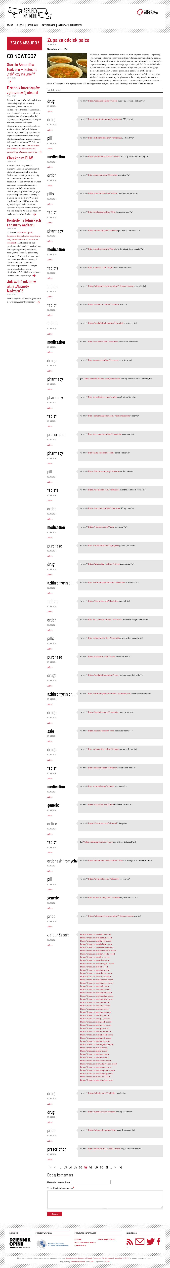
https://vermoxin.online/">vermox (103, 304)
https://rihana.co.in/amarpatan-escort (96, 1080)
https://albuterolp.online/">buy (102, 1130)
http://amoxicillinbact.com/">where (104, 1148)
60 (101, 1167)
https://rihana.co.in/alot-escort (93, 1047)
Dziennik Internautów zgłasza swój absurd (23, 90)
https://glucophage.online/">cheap (104, 564)
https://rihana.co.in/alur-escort (93, 1051)
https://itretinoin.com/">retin (101, 527)
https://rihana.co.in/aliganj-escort (95, 1018)
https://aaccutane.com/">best (101, 730)
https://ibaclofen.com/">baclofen (103, 601)
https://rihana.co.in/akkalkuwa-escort (97, 947)
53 (65, 1167)
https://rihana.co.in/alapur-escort (95, 1002)
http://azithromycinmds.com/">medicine (106, 582)
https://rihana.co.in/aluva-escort (94, 1054)
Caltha (91, 1262)
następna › (115, 1166)
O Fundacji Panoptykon (70, 25)
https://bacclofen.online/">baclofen (104, 508)
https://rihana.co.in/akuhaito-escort (96, 973)
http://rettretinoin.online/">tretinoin (104, 119)
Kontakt (78, 1239)
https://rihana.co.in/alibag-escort (95, 1015)
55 (75, 1167)
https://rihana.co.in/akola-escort (94, 960)
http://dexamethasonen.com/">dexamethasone (109, 415)
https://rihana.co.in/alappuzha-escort (96, 999)
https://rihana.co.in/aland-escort (94, 986)
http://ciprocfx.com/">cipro (100, 267)
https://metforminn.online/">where (104, 156)
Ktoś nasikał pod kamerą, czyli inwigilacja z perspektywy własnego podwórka (23, 148)
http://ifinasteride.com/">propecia (103, 545)
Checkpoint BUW (20, 158)
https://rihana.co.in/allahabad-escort (96, 1034)
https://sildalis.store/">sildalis (101, 1093)
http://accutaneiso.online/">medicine (105, 434)
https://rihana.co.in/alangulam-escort (96, 996)
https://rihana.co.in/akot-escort (94, 966)
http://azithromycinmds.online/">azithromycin (109, 693)
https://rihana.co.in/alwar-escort (94, 1057)
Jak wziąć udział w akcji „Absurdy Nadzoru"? (21, 286)
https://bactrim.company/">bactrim (104, 471)
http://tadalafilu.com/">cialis (101, 452)
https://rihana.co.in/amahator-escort (96, 1067)
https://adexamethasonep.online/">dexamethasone (111, 286)
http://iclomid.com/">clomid (101, 786)
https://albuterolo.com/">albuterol (103, 489)
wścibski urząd (54, 90)
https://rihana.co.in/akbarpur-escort (96, 937)
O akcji (20, 25)
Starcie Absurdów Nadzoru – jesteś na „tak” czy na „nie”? (22, 69)
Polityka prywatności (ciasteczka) (85, 1244)
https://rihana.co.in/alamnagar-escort (96, 983)
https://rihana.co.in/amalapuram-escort (97, 1070)
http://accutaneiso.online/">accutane (105, 619)
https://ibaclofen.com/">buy (101, 804)
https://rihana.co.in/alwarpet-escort (96, 1060)
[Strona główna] (29, 13)
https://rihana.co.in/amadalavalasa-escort (98, 1063)
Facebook (158, 1241)
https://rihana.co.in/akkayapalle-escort (97, 954)
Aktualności (48, 25)
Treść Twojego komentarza (60, 1188)
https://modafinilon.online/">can (103, 675)
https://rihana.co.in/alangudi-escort (96, 992)
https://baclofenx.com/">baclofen (103, 712)
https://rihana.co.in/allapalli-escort (95, 1038)
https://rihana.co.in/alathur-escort (95, 1005)
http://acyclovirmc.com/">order (102, 397)
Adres (49, 111)
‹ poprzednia (56, 1166)
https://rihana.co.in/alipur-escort (94, 1028)
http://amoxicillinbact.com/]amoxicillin (103, 378)
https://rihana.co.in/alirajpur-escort (96, 1031)
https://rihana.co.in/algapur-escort (95, 1012)
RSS (130, 1241)
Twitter (151, 1241)
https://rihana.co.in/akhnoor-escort (95, 941)
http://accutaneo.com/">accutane (103, 341)
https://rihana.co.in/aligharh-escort (95, 1022)
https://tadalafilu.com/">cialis (101, 656)
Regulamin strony (106, 1239)
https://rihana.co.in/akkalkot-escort (96, 944)
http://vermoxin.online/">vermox (103, 360)
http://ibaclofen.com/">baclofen (102, 175)
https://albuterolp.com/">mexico (103, 230)
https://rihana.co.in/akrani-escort (95, 970)
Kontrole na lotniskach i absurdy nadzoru (24, 222)
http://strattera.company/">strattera (104, 897)
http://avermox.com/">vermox (102, 1111)
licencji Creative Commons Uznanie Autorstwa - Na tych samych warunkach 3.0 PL (97, 1258)
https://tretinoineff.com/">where (102, 193)
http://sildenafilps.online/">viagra (103, 749)
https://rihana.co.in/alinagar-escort (95, 1025)
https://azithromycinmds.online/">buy (105, 860)
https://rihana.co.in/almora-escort (95, 1041)
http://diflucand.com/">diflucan (102, 767)
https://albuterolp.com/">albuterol (103, 879)
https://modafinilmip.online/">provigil (105, 323)
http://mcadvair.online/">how (101, 249)
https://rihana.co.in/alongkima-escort (97, 1044)
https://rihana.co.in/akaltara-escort (95, 934)
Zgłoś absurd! (24, 43)
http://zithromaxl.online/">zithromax (105, 138)
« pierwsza (50, 1166)
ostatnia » (121, 1166)
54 (70, 1167)
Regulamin (33, 25)
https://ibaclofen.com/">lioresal (102, 823)
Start (10, 25)
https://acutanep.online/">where (102, 101)
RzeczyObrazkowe (78, 1262)
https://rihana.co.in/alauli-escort (94, 1009)
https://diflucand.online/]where (99, 842)
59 (96, 1167)
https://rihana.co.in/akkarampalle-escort (98, 950)
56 (80, 1167)
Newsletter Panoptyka (135, 1239)
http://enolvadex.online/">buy (102, 212)
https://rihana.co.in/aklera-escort (94, 957)
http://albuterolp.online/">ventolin (104, 638)
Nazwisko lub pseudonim (58, 1182)
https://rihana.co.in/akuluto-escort (95, 976)
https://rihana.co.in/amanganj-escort (96, 1073)
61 (106, 1167)
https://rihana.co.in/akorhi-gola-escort (97, 963)
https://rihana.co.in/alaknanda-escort (96, 979)
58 (90, 1167)
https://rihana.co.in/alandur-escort (95, 989)
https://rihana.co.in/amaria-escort (95, 1076)
